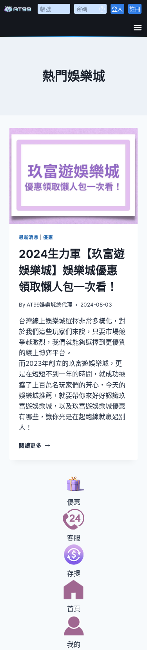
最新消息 (28, 237)
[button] (137, 27)
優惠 (48, 237)
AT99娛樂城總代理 (50, 304)
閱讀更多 (34, 445)
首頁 (73, 609)
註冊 (134, 8)
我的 (73, 644)
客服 (73, 538)
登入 (117, 8)
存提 (73, 573)
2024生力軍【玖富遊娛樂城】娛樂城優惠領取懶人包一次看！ (72, 270)
